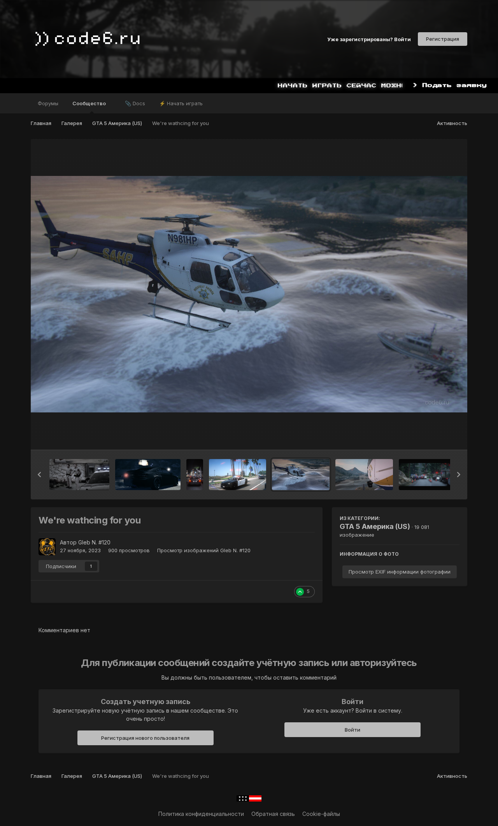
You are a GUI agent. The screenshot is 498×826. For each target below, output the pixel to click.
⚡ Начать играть (181, 103)
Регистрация (442, 39)
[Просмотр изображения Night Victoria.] (194, 474)
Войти (352, 730)
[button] (39, 474)
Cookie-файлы (321, 813)
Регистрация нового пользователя (145, 738)
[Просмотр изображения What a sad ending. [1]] (426, 474)
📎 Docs (135, 103)
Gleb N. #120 (94, 542)
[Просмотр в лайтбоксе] (249, 294)
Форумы (48, 103)
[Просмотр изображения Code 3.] (237, 474)
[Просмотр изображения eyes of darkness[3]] (148, 474)
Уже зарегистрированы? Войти (369, 39)
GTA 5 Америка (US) (375, 526)
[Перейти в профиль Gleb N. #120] (47, 546)
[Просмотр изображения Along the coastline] (364, 474)
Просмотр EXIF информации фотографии (400, 572)
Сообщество (89, 103)
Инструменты (432, 436)
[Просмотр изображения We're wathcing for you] (301, 474)
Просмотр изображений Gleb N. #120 (204, 550)
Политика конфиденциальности (201, 813)
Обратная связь (273, 813)
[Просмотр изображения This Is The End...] (79, 474)
